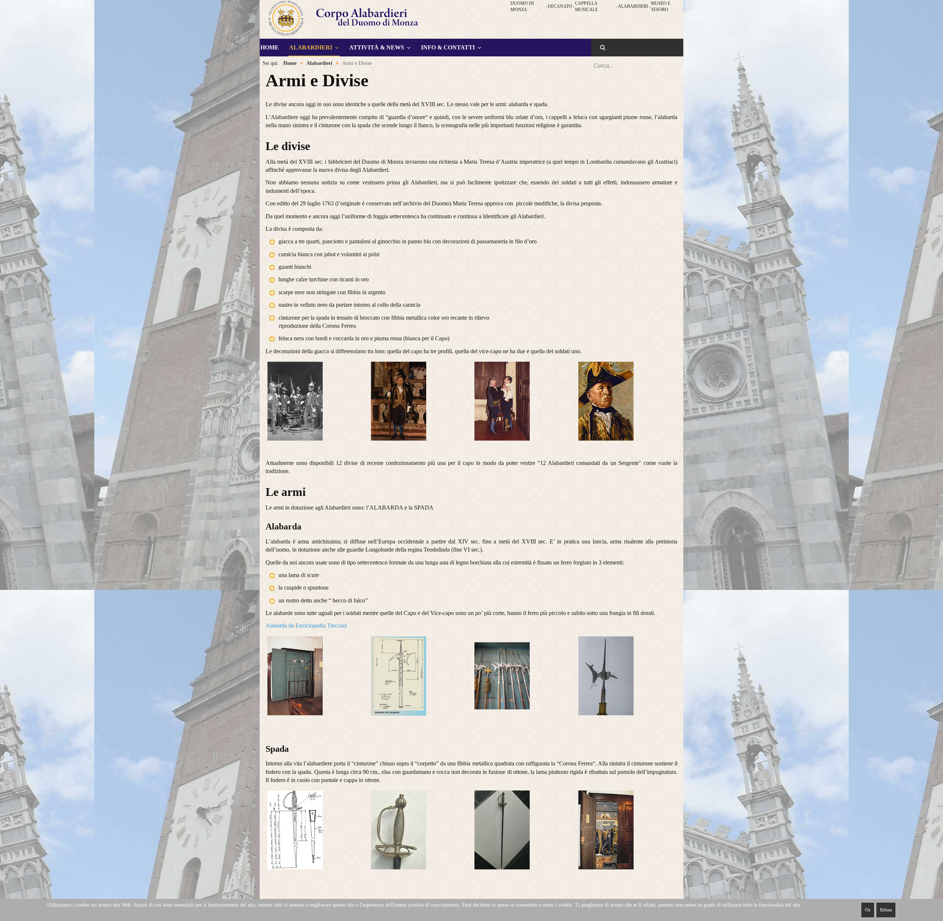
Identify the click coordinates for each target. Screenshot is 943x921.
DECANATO (560, 6)
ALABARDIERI (633, 6)
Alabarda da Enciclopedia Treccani (306, 625)
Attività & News (376, 47)
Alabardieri (310, 47)
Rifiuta (886, 910)
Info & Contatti (448, 47)
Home (269, 47)
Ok (867, 910)
